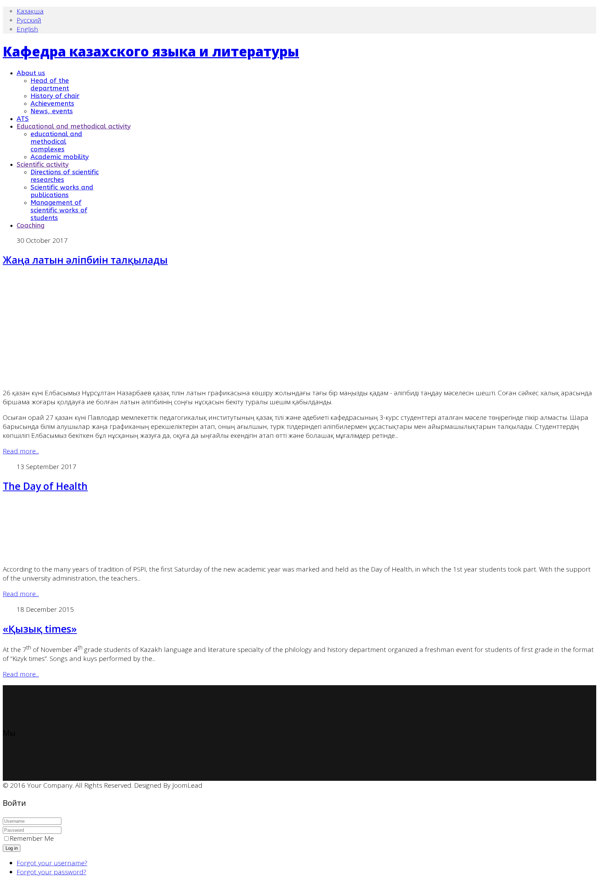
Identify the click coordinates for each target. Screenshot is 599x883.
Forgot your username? (52, 862)
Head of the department (50, 84)
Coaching (30, 225)
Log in (12, 848)
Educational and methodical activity (74, 126)
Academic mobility (60, 157)
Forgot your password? (51, 871)
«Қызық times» (40, 628)
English (27, 29)
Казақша (30, 11)
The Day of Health (45, 486)
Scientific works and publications (62, 191)
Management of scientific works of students (59, 210)
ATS (23, 119)
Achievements (52, 103)
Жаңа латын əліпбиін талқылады (85, 259)
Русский (29, 20)
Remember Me (32, 838)
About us (31, 73)
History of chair (55, 96)
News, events (52, 111)
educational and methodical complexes (56, 141)
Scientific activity (43, 164)
